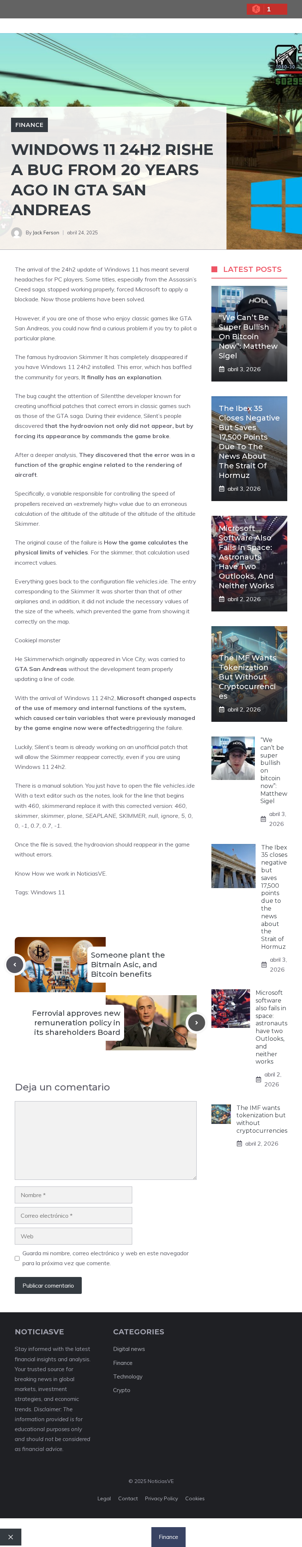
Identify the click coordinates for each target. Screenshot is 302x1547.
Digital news (129, 1348)
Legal (104, 1498)
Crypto (121, 1390)
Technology (128, 1376)
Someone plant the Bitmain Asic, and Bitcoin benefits (128, 965)
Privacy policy (161, 1498)
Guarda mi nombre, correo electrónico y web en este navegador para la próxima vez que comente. (105, 1258)
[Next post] (197, 1023)
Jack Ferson (46, 232)
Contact (128, 1498)
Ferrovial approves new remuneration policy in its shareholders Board (76, 1023)
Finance (29, 124)
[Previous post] (15, 965)
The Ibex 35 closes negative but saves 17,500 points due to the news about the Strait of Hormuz (274, 897)
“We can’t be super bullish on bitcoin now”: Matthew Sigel (248, 336)
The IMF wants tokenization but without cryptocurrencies (248, 676)
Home (57, 1536)
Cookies (195, 1498)
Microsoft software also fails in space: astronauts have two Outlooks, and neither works (246, 557)
